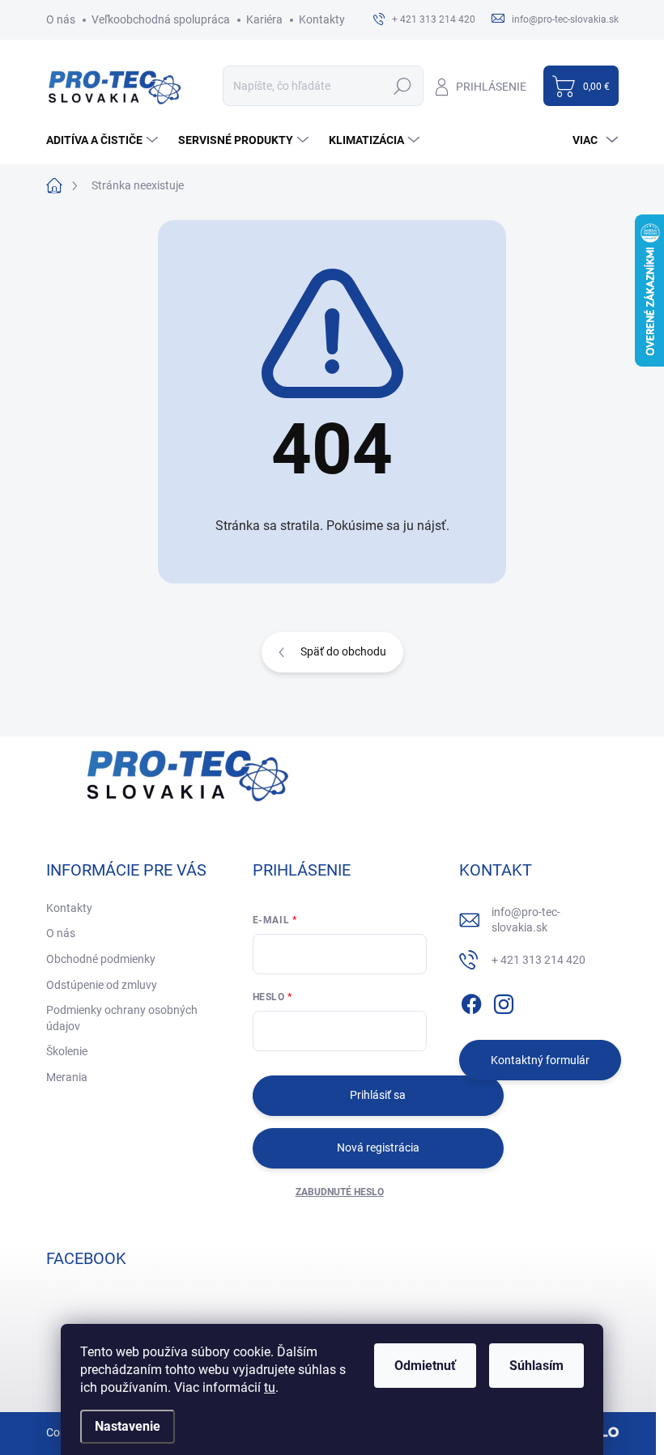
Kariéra (264, 19)
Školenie (66, 1051)
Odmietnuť (425, 1365)
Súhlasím (536, 1365)
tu (269, 1387)
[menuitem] (104, 140)
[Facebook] (471, 1001)
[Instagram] (504, 1001)
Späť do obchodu (343, 651)
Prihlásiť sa (378, 1094)
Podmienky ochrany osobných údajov (122, 1018)
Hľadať (402, 85)
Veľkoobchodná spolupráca (161, 19)
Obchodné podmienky (100, 958)
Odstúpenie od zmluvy (101, 984)
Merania (66, 1077)
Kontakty (322, 19)
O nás (60, 19)
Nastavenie (127, 1426)
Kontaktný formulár (540, 1060)
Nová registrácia (378, 1147)
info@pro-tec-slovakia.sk (526, 920)
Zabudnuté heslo (340, 1192)
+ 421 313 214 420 (538, 959)
